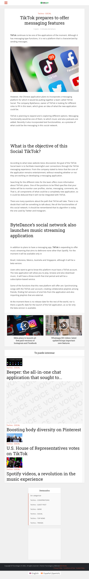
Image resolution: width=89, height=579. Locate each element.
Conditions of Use (69, 568)
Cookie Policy (80, 568)
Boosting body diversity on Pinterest (44, 429)
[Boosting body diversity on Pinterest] (44, 402)
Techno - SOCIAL (44, 13)
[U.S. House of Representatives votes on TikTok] (14, 437)
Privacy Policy (58, 568)
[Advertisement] (44, 544)
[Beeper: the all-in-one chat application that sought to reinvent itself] (14, 362)
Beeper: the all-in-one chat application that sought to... (34, 374)
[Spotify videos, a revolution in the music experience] (14, 462)
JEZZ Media (63, 566)
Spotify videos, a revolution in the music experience (41, 476)
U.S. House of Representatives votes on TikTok (43, 450)
